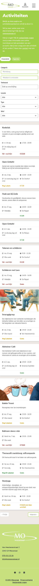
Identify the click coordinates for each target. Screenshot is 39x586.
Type (2, 102)
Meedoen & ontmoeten (10, 77)
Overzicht (5, 59)
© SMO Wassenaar (12, 580)
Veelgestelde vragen (19, 582)
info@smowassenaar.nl (11, 559)
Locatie (3, 93)
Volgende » (33, 514)
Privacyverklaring (26, 580)
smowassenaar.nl (9, 33)
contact (25, 48)
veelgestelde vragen (26, 38)
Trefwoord (4, 82)
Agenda (16, 59)
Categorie (4, 67)
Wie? (2, 111)
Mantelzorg (6, 72)
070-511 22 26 (7, 555)
